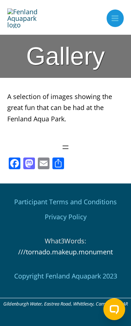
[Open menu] (65, 147)
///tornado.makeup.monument (65, 251)
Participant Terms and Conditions (65, 201)
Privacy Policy (66, 216)
